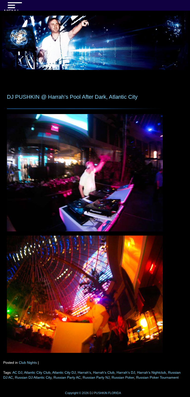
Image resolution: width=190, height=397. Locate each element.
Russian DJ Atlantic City (33, 377)
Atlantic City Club (37, 372)
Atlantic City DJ (64, 372)
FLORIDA (114, 393)
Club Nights (28, 363)
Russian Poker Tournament (157, 377)
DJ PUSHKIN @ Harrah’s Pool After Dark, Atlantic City (72, 97)
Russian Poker (123, 377)
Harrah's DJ (126, 372)
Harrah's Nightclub (151, 372)
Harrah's (84, 372)
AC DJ (17, 372)
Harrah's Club (104, 372)
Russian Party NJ (96, 377)
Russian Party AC (67, 377)
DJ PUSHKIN (98, 393)
